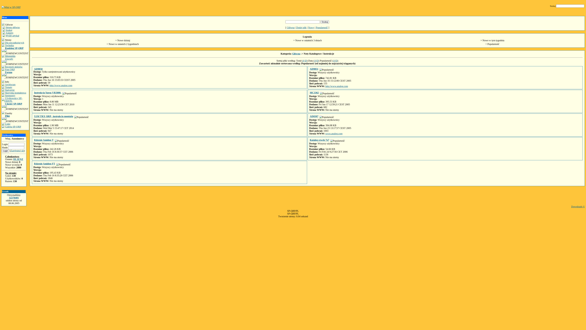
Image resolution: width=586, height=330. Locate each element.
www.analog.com (333, 133)
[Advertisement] (307, 198)
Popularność (322, 27)
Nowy (311, 27)
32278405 (14, 197)
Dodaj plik (301, 27)
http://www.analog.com (61, 85)
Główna (291, 27)
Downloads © (578, 206)
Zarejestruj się (17, 150)
